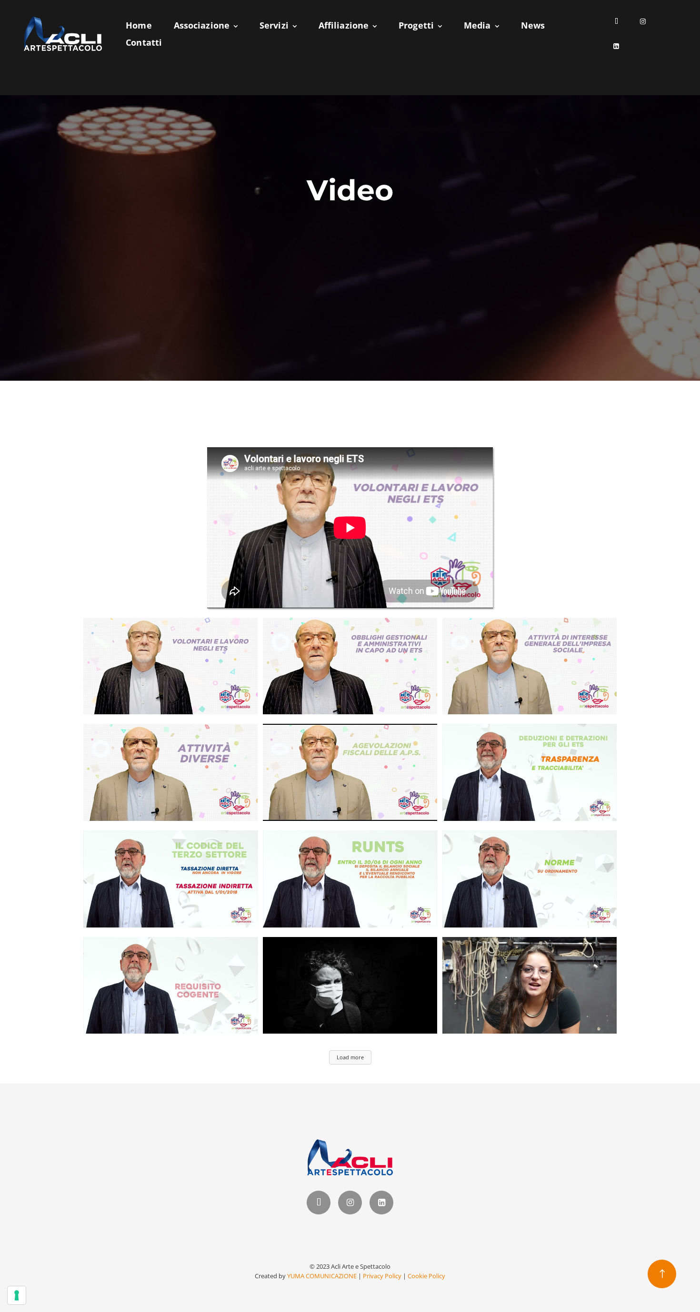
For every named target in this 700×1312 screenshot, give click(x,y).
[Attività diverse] (170, 772)
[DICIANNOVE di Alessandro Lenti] (350, 985)
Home (138, 25)
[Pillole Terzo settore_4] (170, 878)
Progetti (416, 25)
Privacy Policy (382, 1276)
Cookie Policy (426, 1276)
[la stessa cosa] (529, 985)
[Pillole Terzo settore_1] (170, 985)
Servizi (274, 25)
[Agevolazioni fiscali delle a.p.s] (350, 772)
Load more (350, 1057)
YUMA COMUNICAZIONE (322, 1276)
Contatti (144, 42)
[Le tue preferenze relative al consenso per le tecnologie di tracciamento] (17, 1295)
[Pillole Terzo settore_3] (350, 878)
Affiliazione (344, 25)
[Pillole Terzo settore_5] (529, 772)
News (533, 25)
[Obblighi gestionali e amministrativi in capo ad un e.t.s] (350, 666)
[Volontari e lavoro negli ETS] (170, 666)
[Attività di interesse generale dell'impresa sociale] (529, 666)
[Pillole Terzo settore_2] (529, 878)
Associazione (202, 25)
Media (477, 25)
